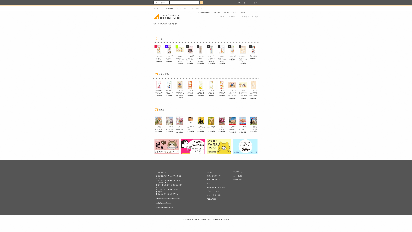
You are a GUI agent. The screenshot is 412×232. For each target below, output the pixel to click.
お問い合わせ (237, 180)
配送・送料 (217, 12)
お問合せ (242, 12)
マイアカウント (238, 172)
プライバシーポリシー (214, 191)
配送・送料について (214, 180)
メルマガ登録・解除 (204, 12)
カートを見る (237, 176)
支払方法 (226, 12)
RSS (208, 199)
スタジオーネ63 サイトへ (164, 207)
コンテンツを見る (197, 8)
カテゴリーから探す (167, 8)
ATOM (213, 199)
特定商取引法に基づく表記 (216, 187)
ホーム (156, 8)
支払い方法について (214, 176)
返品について (211, 183)
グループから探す (182, 8)
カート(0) (254, 3)
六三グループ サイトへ (163, 203)
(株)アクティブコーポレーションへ (168, 198)
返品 (234, 12)
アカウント (241, 3)
